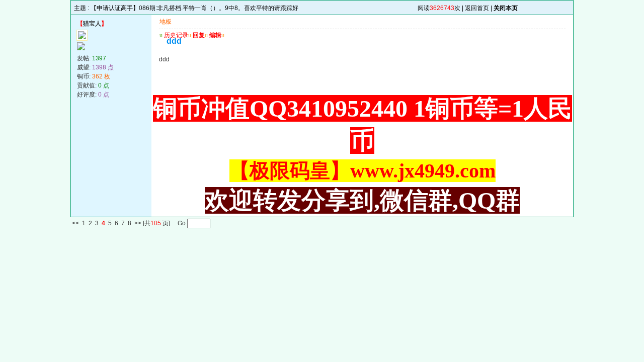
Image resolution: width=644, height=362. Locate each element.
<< (75, 223)
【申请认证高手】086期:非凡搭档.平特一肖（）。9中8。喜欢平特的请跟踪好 (194, 8)
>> (137, 223)
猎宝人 (92, 23)
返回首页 (477, 8)
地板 (165, 21)
